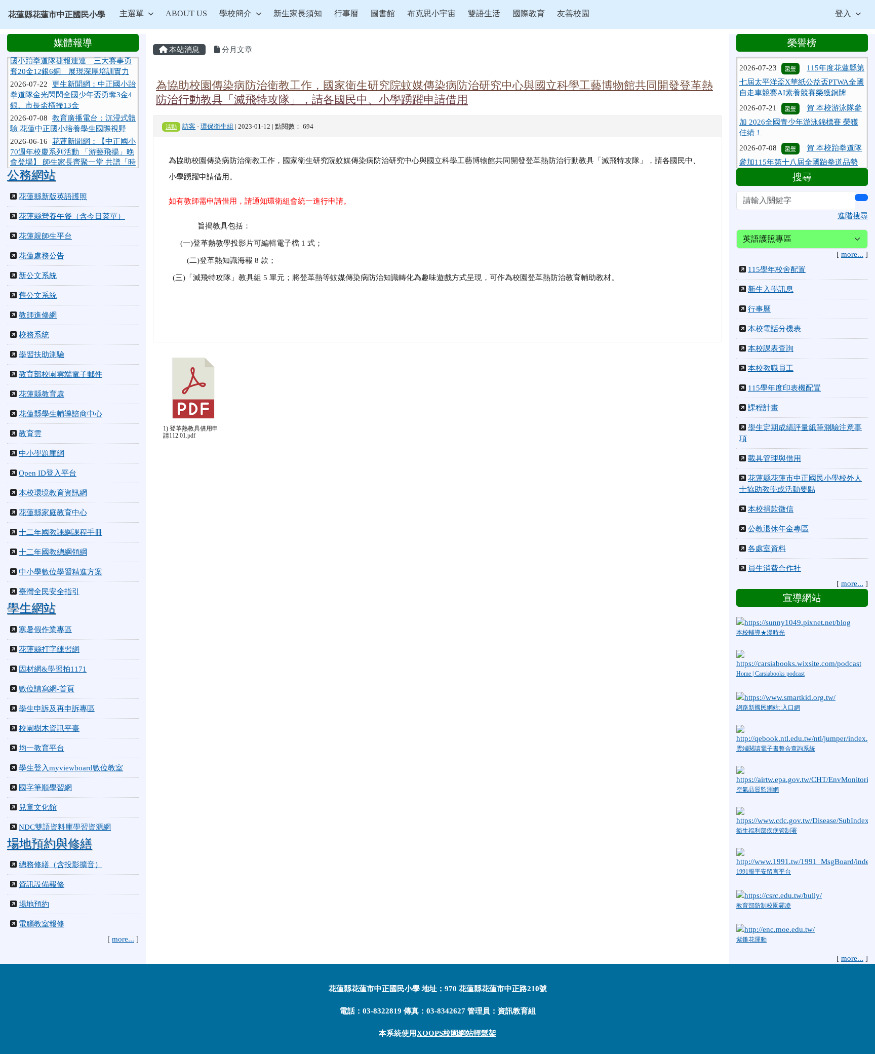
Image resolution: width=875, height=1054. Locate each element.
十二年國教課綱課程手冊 (60, 532)
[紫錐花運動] (775, 928)
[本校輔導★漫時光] (793, 621)
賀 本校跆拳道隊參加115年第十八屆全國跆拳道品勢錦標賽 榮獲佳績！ (800, 142)
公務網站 (31, 175)
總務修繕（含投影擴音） (60, 865)
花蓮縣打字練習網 (49, 649)
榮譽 (790, 90)
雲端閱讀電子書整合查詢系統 (775, 748)
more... (123, 939)
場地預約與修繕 (49, 843)
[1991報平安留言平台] (802, 857)
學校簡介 (235, 13)
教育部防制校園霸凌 (763, 905)
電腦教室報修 (41, 924)
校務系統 (34, 335)
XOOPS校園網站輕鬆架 (456, 1033)
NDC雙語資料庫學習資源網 (65, 827)
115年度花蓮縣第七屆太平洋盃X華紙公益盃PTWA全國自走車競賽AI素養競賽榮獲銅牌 (801, 62)
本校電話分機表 (774, 329)
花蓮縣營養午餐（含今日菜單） (72, 216)
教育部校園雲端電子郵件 (60, 374)
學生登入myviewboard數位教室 (71, 768)
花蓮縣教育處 (41, 394)
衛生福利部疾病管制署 (766, 830)
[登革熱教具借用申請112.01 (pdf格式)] (193, 388)
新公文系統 (38, 275)
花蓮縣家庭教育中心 (53, 513)
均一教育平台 (41, 748)
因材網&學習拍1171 (53, 669)
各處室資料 (767, 548)
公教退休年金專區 (778, 529)
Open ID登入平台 (47, 473)
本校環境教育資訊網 (53, 493)
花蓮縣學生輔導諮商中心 (60, 414)
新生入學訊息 (770, 289)
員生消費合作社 (774, 568)
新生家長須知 (297, 13)
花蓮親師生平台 (45, 236)
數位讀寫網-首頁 (46, 689)
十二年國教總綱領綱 (53, 552)
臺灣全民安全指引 (49, 592)
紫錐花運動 (751, 939)
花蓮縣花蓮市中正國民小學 (56, 14)
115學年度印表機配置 (784, 388)
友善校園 (573, 13)
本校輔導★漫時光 (760, 632)
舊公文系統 (38, 295)
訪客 (188, 126)
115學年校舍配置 (777, 269)
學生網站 (31, 608)
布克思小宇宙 (431, 13)
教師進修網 (38, 315)
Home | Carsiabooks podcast (770, 673)
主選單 (132, 13)
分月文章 (236, 50)
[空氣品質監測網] (802, 774)
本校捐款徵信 (770, 509)
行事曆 (346, 13)
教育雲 (30, 434)
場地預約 (34, 904)
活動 (171, 127)
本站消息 (183, 50)
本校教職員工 (770, 368)
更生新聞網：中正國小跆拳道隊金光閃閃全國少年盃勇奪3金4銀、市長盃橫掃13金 (73, 79)
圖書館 (383, 13)
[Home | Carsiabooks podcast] (802, 658)
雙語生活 (484, 13)
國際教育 (528, 13)
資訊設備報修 (41, 884)
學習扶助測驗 (41, 354)
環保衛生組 (217, 126)
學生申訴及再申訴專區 (57, 709)
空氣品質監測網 (757, 789)
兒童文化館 (38, 807)
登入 (843, 13)
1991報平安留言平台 (763, 871)
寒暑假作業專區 (45, 630)
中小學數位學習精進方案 (60, 572)
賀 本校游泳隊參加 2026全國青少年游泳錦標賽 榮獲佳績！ (800, 102)
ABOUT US (186, 13)
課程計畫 (763, 408)
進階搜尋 (853, 216)
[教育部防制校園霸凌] (779, 895)
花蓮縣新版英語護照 (53, 196)
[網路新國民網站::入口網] (786, 696)
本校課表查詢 (770, 348)
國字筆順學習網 (45, 788)
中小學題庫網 (41, 453)
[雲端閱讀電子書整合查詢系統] (802, 733)
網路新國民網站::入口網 (768, 707)
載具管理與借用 (774, 458)
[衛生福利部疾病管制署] (802, 816)
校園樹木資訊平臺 (49, 728)
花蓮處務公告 (41, 256)
